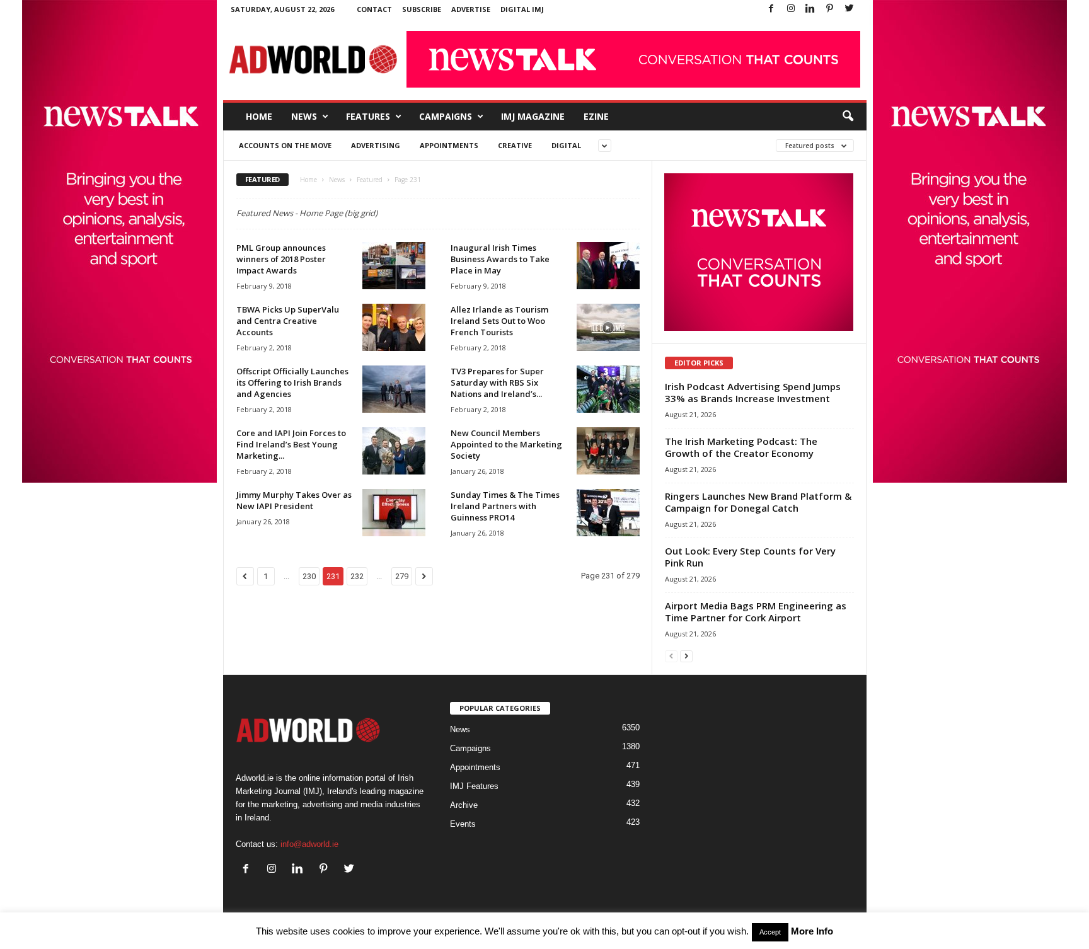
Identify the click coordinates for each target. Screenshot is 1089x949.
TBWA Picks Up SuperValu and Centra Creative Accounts (287, 321)
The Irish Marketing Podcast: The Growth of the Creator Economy (741, 447)
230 (309, 576)
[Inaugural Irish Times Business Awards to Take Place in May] (608, 265)
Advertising (375, 145)
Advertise (470, 9)
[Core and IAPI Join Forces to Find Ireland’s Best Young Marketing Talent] (393, 450)
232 (357, 576)
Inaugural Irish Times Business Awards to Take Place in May (500, 259)
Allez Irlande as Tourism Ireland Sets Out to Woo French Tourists (499, 321)
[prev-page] (671, 655)
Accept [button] (770, 932)
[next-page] (686, 655)
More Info (812, 931)
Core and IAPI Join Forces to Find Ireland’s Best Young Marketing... (291, 444)
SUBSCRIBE (421, 9)
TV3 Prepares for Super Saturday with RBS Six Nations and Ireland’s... (497, 382)
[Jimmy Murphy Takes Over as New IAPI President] (393, 512)
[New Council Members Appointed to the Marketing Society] (608, 450)
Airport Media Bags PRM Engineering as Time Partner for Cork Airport (755, 611)
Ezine (596, 116)
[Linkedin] (810, 9)
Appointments (449, 145)
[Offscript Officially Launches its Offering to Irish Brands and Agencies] (393, 389)
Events (463, 824)
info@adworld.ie (309, 844)
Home (259, 116)
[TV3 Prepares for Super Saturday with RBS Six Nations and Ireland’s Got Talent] (608, 389)
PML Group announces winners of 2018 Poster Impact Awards (281, 259)
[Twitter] (849, 9)
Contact (374, 9)
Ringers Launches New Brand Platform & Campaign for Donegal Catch (758, 502)
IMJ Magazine (533, 116)
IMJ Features (474, 786)
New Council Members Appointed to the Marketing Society (506, 444)
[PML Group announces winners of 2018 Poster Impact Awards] (393, 265)
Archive (464, 805)
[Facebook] (771, 9)
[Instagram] (790, 9)
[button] (847, 116)
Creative (515, 145)
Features (368, 116)
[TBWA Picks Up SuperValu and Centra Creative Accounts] (393, 327)
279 (401, 576)
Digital (566, 145)
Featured (370, 179)
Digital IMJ (522, 9)
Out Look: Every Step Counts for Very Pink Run (750, 556)
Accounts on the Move (285, 145)
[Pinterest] (830, 9)
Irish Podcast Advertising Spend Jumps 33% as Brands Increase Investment (753, 392)
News (304, 116)
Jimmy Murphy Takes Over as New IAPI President (294, 500)
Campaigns (445, 116)
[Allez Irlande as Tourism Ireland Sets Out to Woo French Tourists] (608, 327)
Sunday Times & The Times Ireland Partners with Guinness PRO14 (505, 506)
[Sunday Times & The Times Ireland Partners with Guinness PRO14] (608, 512)
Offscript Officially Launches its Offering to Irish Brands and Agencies (292, 382)
